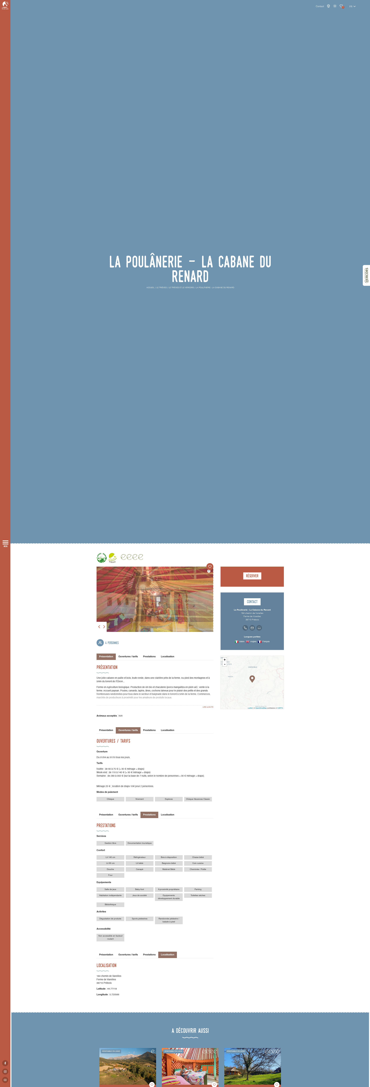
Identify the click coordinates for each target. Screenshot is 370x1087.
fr (350, 7)
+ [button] (225, 660)
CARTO (280, 708)
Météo (335, 6)
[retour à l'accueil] (5, 5)
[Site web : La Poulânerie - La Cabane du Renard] (259, 628)
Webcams (328, 6)
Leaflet (250, 708)
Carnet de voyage (341, 6)
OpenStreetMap (261, 708)
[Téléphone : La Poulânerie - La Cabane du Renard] (245, 628)
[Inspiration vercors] (366, 275)
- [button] (225, 664)
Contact (320, 6)
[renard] (155, 599)
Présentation (106, 730)
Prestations (149, 657)
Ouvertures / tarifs (128, 657)
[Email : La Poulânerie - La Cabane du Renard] (252, 628)
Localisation (167, 657)
